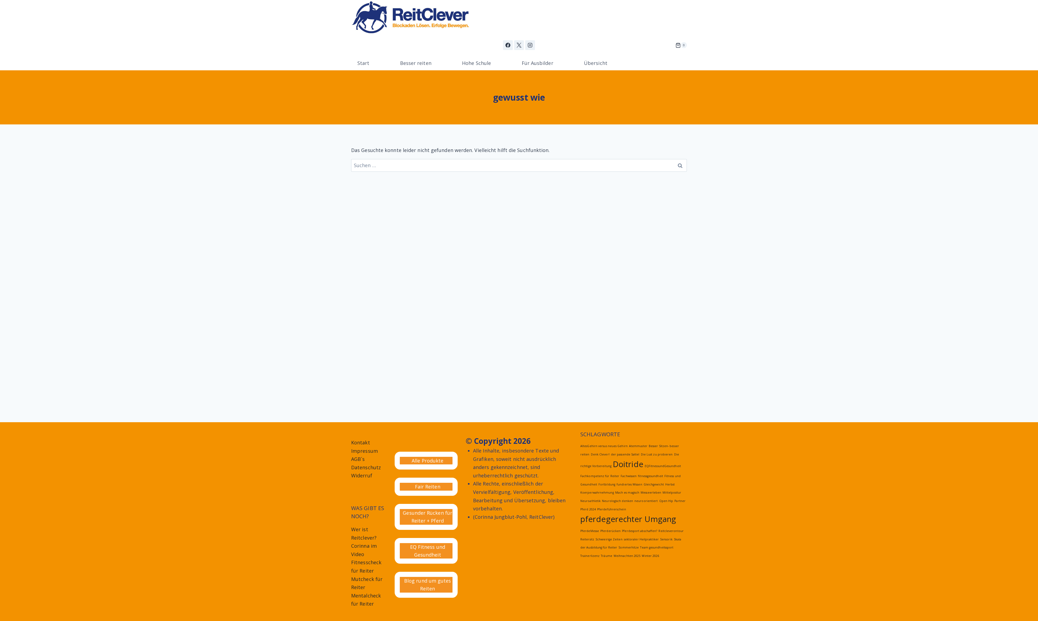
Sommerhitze (628, 547)
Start (363, 63)
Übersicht (595, 63)
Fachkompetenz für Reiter (599, 476)
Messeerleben (651, 492)
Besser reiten (415, 63)
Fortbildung (606, 484)
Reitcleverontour (670, 531)
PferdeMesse (589, 531)
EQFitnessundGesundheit (663, 466)
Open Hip (666, 501)
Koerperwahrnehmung (597, 492)
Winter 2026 (650, 556)
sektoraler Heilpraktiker (641, 539)
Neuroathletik (590, 501)
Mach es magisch (627, 492)
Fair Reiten (427, 486)
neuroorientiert (646, 501)
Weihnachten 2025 (627, 556)
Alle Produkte (427, 460)
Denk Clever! (600, 454)
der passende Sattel (625, 454)
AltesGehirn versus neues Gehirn (604, 446)
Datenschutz (366, 467)
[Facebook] (508, 45)
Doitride (628, 464)
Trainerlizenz (590, 556)
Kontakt (360, 442)
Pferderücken (610, 531)
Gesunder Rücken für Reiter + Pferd (427, 517)
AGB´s (358, 459)
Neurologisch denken (617, 501)
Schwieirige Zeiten (609, 539)
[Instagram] (530, 45)
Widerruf (361, 475)
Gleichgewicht (654, 484)
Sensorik (666, 539)
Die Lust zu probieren (657, 454)
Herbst (670, 484)
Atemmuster (638, 446)
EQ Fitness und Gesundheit (427, 551)
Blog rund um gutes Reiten (427, 584)
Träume (606, 556)
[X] (519, 45)
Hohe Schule (476, 63)
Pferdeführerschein (611, 509)
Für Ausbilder (537, 63)
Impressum (364, 451)
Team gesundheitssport (656, 547)
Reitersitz (587, 539)
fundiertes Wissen (629, 484)
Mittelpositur (672, 492)
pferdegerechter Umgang (628, 519)
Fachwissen (629, 476)
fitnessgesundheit (650, 476)
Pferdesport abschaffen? (639, 531)
